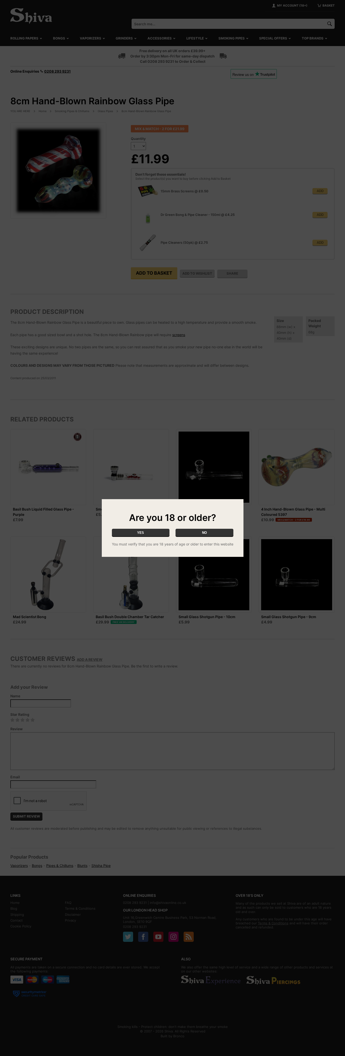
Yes (140, 533)
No (204, 533)
